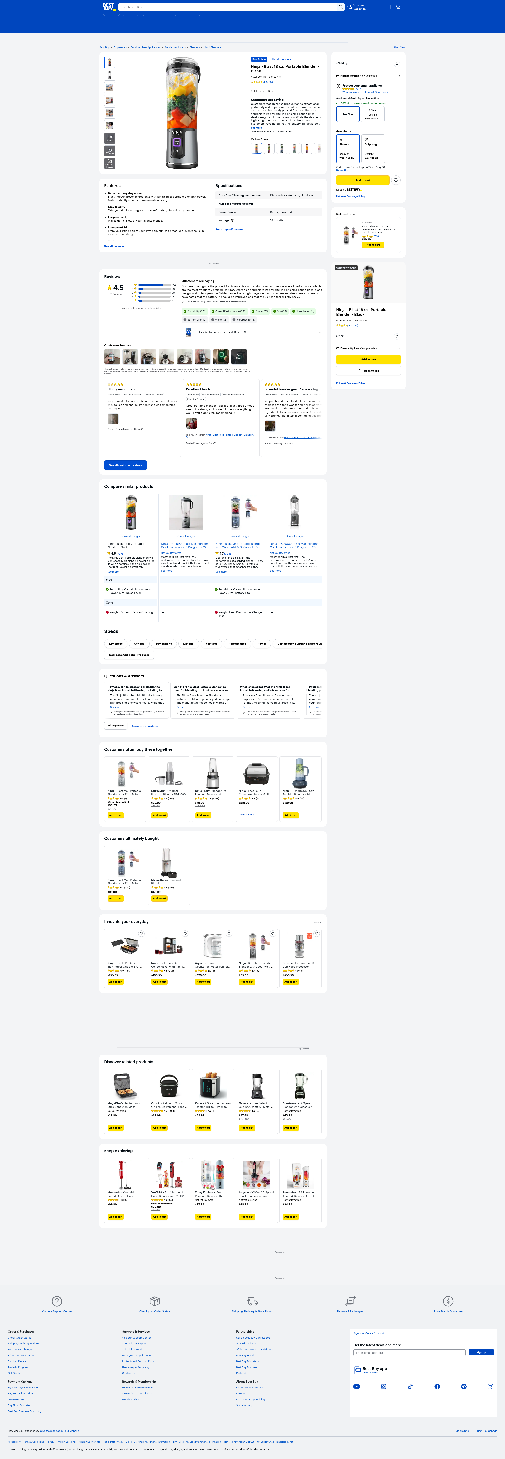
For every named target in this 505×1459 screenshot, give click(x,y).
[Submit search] (341, 7)
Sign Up (481, 1352)
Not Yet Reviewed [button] (171, 552)
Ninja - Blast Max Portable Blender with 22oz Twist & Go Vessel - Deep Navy (238, 545)
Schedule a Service (133, 1349)
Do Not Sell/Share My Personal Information (148, 1442)
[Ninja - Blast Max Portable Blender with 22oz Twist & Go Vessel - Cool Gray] (348, 235)
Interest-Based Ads (66, 1442)
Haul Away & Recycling (135, 1367)
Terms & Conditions (376, 92)
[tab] (115, 643)
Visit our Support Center (136, 1337)
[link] (125, 465)
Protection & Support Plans (138, 1361)
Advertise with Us (246, 1343)
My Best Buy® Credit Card (23, 1387)
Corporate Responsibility (250, 1399)
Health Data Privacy (113, 1442)
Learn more (370, 1372)
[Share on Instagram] (383, 1386)
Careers (240, 1393)
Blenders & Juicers (175, 47)
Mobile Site (462, 1430)
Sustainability (244, 1405)
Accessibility (14, 1442)
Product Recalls (17, 1361)
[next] (320, 148)
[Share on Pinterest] (464, 1386)
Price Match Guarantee (21, 1355)
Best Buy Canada (487, 1430)
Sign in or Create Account (369, 1333)
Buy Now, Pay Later (19, 1405)
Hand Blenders (212, 47)
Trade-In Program (18, 1367)
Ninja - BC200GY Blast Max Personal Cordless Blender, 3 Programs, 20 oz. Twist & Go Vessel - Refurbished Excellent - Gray (294, 545)
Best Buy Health (245, 1355)
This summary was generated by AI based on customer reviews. (216, 302)
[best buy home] (109, 7)
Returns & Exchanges (20, 1349)
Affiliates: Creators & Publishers (254, 1349)
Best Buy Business (246, 1367)
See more (256, 127)
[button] (397, 64)
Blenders (195, 47)
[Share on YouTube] (357, 1386)
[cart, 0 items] (397, 7)
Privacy (50, 1442)
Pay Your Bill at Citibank (22, 1393)
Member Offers (131, 1399)
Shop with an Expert (134, 1343)
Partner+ (241, 1373)
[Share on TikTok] (410, 1386)
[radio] (348, 148)
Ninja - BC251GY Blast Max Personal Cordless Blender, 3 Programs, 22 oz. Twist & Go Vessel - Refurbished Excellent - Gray (185, 545)
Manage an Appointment (137, 1355)
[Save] (396, 180)
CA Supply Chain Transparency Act (275, 1442)
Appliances (120, 47)
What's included (351, 92)
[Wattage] (232, 220)
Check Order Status (19, 1337)
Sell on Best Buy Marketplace (253, 1337)
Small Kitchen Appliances (145, 47)
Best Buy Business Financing (24, 1411)
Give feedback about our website (59, 1430)
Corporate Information (249, 1387)
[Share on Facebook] (437, 1386)
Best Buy (104, 47)
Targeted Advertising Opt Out (239, 1442)
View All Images (131, 536)
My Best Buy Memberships (137, 1387)
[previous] (252, 148)
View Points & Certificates (137, 1393)
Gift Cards (14, 1373)
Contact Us (128, 1373)
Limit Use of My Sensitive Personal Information (197, 1442)
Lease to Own (16, 1399)
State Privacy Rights (89, 1442)
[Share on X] (491, 1386)
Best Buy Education (247, 1361)
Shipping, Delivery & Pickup (24, 1343)
